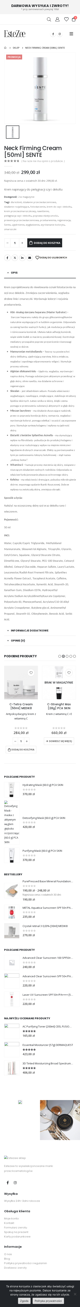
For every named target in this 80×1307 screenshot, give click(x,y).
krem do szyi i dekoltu (59, 206)
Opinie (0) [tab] (18, 641)
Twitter (14, 258)
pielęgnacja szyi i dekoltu (18, 215)
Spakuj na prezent (16, 1232)
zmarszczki (10, 229)
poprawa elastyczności (45, 215)
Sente (7, 224)
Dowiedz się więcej (60, 741)
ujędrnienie (18, 224)
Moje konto (11, 1218)
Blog (7, 1259)
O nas (8, 1254)
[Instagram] (60, 34)
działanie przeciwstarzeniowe (39, 202)
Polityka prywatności (48, 1300)
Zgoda (24, 1300)
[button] (60, 656)
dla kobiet (16, 202)
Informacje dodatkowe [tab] (29, 630)
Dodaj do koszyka (47, 243)
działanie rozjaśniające (16, 206)
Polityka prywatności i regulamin (25, 1263)
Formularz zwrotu (15, 1227)
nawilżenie (43, 211)
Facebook (7, 258)
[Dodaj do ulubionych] (31, 672)
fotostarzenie (38, 206)
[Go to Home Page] (5, 48)
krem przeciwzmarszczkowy (20, 211)
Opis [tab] (14, 273)
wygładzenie (33, 224)
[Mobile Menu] (71, 33)
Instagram (15, 1182)
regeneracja (64, 220)
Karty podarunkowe (17, 1237)
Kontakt (9, 1223)
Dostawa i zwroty (15, 1268)
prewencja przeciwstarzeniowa (21, 220)
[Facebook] (53, 34)
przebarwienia (48, 220)
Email (29, 258)
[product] (21, 682)
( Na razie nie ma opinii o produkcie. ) (43, 161)
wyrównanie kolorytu (53, 224)
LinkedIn (22, 258)
